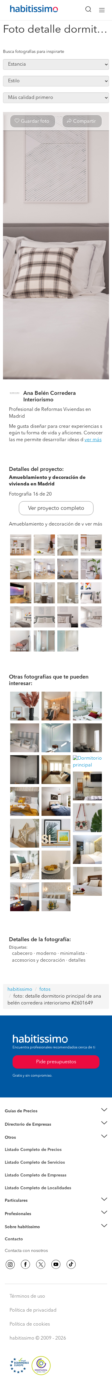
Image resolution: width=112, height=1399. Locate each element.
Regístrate (14, 1214)
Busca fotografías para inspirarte (33, 52)
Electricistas (16, 1173)
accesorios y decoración (38, 960)
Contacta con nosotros (26, 1251)
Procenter (14, 1162)
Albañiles (14, 1179)
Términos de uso (27, 1296)
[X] (40, 1264)
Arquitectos (16, 1185)
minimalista (72, 953)
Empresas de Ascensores (28, 1132)
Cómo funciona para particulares (36, 1208)
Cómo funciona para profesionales (38, 1221)
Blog (9, 1145)
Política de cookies (30, 1324)
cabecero (22, 953)
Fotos (10, 1156)
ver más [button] (93, 440)
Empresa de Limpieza (25, 1137)
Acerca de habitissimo (26, 1234)
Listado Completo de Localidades (38, 1188)
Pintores (12, 1167)
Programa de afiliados (26, 1246)
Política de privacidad (33, 1310)
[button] (56, 1111)
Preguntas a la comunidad (29, 1151)
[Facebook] (25, 1264)
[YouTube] (55, 1264)
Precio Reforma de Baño (28, 1118)
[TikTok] (71, 1264)
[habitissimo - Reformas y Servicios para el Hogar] (27, 10)
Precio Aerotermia (22, 1124)
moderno (46, 953)
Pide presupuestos (56, 1389)
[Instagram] (10, 1264)
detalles (76, 960)
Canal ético (15, 1240)
